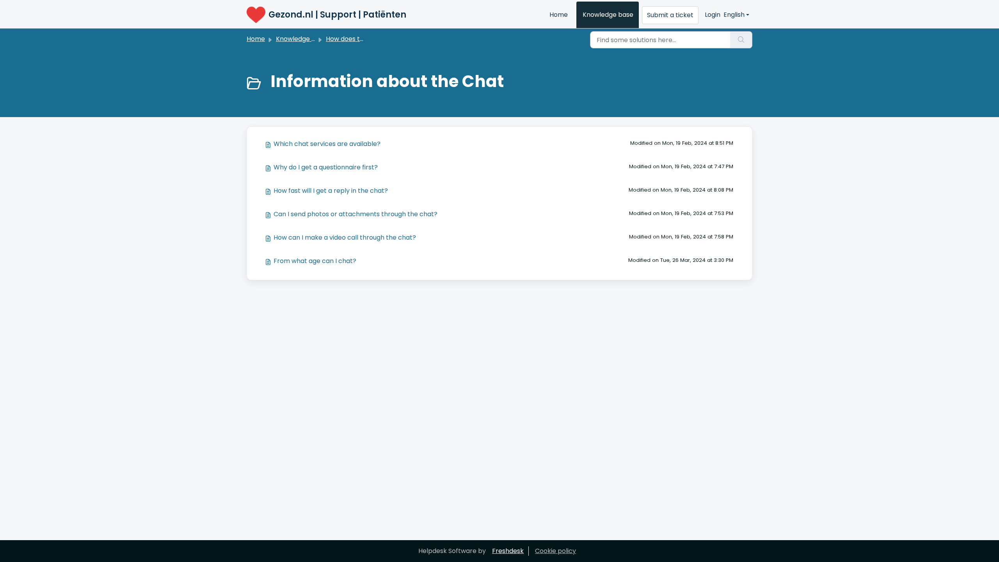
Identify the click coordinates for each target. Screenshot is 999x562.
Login (712, 14)
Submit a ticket (670, 15)
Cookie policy (555, 550)
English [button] (734, 14)
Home (558, 14)
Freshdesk (508, 550)
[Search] (741, 39)
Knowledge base (608, 14)
